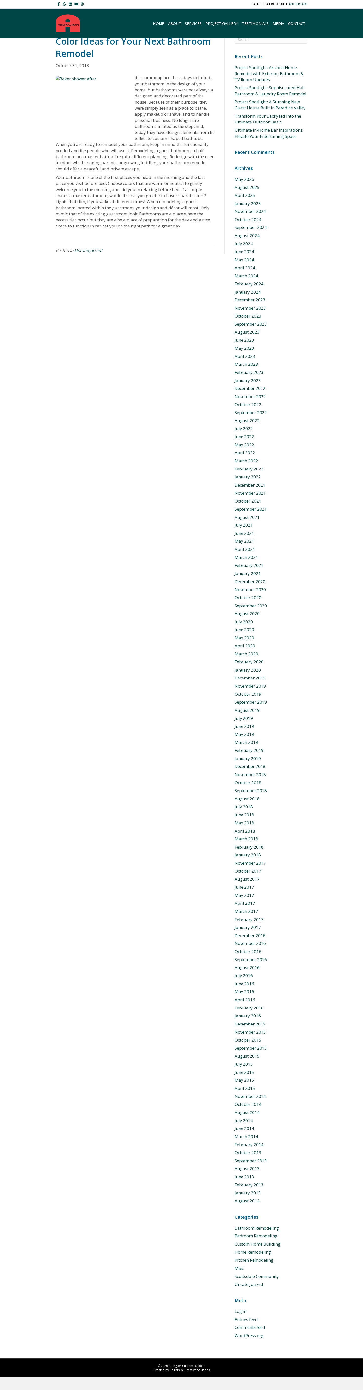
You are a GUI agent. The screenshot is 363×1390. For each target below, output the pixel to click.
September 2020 (251, 605)
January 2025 (248, 203)
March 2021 (246, 557)
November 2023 (250, 308)
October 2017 (248, 871)
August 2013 (247, 1168)
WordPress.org (249, 1335)
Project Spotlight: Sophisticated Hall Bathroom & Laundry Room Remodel (270, 91)
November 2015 (250, 1032)
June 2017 (244, 887)
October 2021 (248, 501)
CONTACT (296, 23)
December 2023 (250, 300)
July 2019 (244, 718)
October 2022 (248, 404)
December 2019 (250, 678)
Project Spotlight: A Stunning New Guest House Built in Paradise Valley (270, 105)
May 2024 (244, 259)
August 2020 (247, 613)
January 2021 (248, 573)
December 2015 (250, 1024)
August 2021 (247, 517)
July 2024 (244, 243)
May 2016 (244, 991)
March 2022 (246, 461)
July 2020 (244, 622)
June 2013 (244, 1177)
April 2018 (245, 831)
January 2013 (248, 1193)
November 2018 (250, 774)
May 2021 (244, 541)
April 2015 (245, 1088)
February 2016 (249, 1008)
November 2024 (250, 211)
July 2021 (244, 525)
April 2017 (245, 903)
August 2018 (247, 798)
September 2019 (251, 702)
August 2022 (247, 420)
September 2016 (251, 959)
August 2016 (247, 967)
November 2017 (250, 863)
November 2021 (250, 493)
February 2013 (249, 1185)
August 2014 (247, 1112)
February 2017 (249, 919)
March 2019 (246, 742)
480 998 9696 (298, 4)
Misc (239, 1268)
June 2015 (244, 1072)
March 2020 (246, 654)
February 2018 (249, 847)
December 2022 (250, 388)
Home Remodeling (253, 1252)
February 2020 (249, 662)
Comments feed (250, 1327)
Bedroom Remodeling (256, 1236)
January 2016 (248, 1016)
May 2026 (244, 179)
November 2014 (250, 1096)
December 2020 (250, 581)
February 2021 (249, 565)
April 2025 (245, 195)
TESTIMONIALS (255, 23)
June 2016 (244, 984)
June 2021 (244, 533)
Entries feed (246, 1319)
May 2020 (244, 638)
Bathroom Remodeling (257, 1228)
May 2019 (244, 734)
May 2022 (244, 445)
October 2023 (248, 316)
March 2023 (246, 364)
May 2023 (244, 348)
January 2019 (248, 758)
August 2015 (247, 1056)
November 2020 (250, 589)
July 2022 (244, 428)
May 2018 (244, 823)
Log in (240, 1311)
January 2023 (248, 380)
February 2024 (249, 284)
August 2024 (247, 235)
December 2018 (250, 766)
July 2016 (244, 975)
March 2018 (246, 839)
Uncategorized (88, 250)
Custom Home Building (257, 1244)
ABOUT (174, 23)
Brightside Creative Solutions (190, 1370)
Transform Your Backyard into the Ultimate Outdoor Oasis (268, 119)
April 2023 (245, 356)
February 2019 (249, 750)
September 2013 (251, 1161)
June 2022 (244, 436)
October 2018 (248, 782)
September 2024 (251, 227)
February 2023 (249, 372)
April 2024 (245, 268)
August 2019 (247, 710)
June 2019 (244, 726)
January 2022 (248, 477)
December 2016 (250, 935)
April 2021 (245, 549)
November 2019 (250, 686)
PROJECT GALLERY (221, 23)
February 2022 (249, 469)
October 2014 (248, 1104)
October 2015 (248, 1040)
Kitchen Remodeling (254, 1260)
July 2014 (244, 1120)
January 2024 (248, 292)
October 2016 (248, 951)
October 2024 (248, 219)
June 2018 (244, 814)
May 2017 (244, 895)
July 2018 (244, 807)
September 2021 (251, 509)
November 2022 (250, 396)
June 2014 (244, 1128)
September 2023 (251, 324)
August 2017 (247, 879)
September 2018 (251, 790)
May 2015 (244, 1080)
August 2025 (247, 187)
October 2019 (248, 694)
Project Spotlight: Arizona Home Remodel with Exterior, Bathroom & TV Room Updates (269, 73)
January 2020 (248, 670)
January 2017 (248, 927)
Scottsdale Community (257, 1276)
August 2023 (247, 332)
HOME (158, 23)
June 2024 (244, 251)
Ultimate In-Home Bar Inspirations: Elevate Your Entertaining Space (269, 133)
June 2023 (244, 340)
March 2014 (246, 1136)
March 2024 (246, 275)
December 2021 (250, 485)
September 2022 (251, 412)
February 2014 (249, 1144)
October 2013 (248, 1152)
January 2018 (248, 855)
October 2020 (248, 597)
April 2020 (245, 646)
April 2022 (245, 452)
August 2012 (247, 1201)
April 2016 (245, 1000)
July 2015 (244, 1064)
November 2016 (250, 943)
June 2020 (244, 629)
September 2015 (251, 1048)
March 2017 (246, 911)
